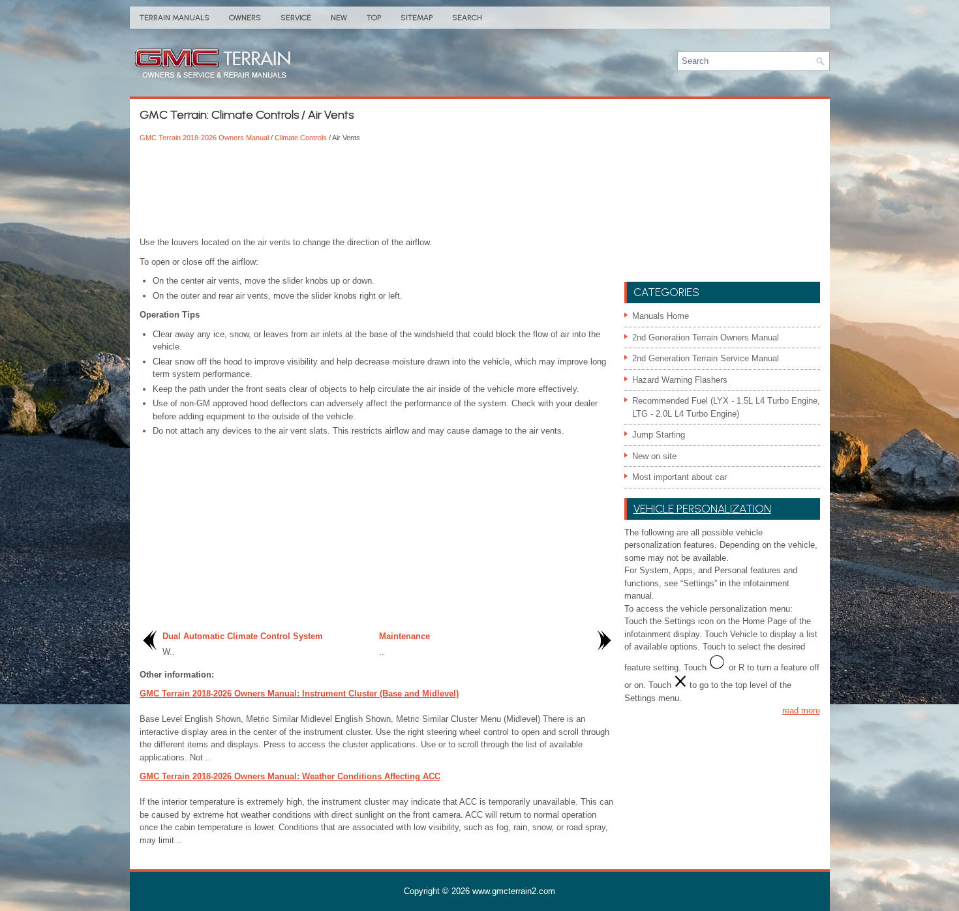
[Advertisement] (377, 190)
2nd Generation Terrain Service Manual (705, 358)
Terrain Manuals (174, 17)
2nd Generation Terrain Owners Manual (705, 337)
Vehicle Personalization (702, 508)
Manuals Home (660, 316)
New (339, 17)
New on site (654, 456)
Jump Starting (658, 435)
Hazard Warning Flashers (679, 380)
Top (374, 17)
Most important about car (679, 477)
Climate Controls (301, 138)
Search (467, 17)
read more (801, 710)
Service (296, 17)
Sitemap (417, 17)
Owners (245, 17)
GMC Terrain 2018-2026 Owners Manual (204, 138)
